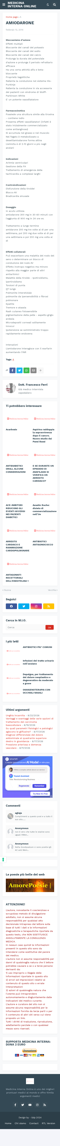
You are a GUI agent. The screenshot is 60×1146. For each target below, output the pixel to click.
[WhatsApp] (27, 370)
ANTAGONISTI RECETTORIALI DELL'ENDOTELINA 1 (17, 577)
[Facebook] (13, 370)
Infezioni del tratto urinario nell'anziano (38, 662)
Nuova (7, 590)
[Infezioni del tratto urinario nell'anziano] (13, 664)
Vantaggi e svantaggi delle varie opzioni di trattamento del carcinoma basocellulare (30, 721)
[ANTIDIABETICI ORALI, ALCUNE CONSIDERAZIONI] (17, 454)
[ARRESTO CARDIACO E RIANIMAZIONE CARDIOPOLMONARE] (17, 530)
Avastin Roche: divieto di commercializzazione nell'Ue (44, 510)
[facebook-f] (15, 1105)
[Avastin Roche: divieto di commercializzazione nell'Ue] (44, 494)
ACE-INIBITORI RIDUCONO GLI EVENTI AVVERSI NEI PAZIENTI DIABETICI (15, 511)
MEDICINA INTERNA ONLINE (22, 4)
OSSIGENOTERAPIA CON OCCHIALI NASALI (36, 691)
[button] (4, 5)
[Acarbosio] (17, 418)
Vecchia (52, 590)
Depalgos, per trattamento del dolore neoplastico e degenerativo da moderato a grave (38, 679)
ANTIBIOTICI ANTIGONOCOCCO (43, 543)
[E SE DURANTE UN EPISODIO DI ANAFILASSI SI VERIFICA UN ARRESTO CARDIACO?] (44, 454)
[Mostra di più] (41, 370)
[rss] (48, 606)
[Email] (33, 370)
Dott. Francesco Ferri (33, 384)
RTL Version (48, 1123)
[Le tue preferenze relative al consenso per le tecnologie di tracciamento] (3, 859)
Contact (33, 1123)
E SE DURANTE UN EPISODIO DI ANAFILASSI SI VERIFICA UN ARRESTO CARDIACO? (43, 473)
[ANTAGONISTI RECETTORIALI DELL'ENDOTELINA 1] (17, 563)
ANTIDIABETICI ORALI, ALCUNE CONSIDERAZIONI (16, 468)
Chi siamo (20, 1123)
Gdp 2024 (36, 1117)
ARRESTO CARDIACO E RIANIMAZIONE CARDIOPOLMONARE (17, 546)
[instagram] (36, 606)
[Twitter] (19, 370)
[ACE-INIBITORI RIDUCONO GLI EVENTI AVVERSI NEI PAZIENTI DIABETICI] (17, 494)
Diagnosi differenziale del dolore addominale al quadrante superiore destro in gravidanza (26, 738)
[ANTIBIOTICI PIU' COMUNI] (13, 651)
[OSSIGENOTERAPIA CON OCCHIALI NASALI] (13, 693)
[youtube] (30, 1105)
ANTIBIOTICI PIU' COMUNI (37, 647)
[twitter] (24, 606)
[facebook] (11, 606)
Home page (12, 17)
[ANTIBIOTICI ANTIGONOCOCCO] (44, 530)
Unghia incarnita (15, 715)
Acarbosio (11, 429)
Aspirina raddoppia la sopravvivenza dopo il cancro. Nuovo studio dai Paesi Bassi (43, 435)
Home (8, 1123)
